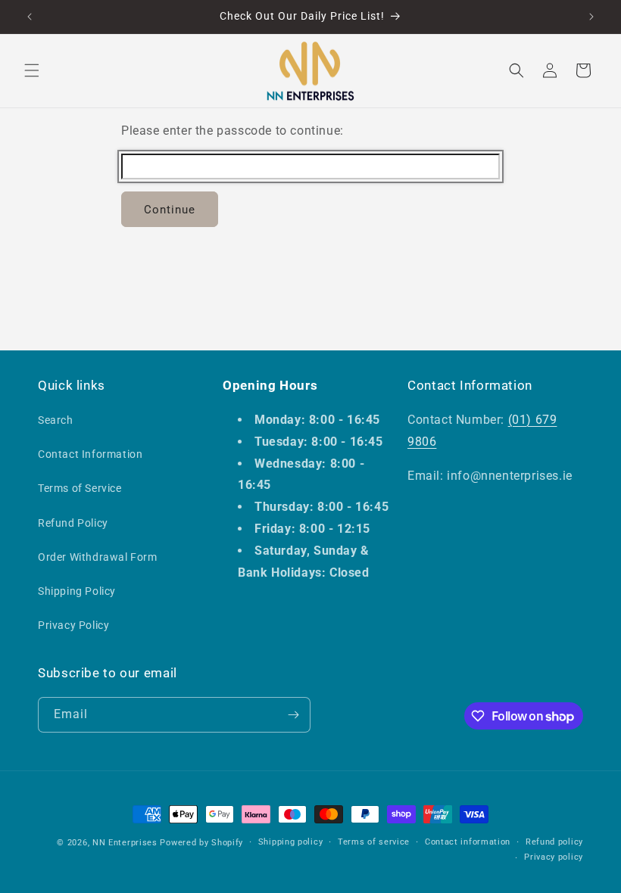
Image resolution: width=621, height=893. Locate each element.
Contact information (467, 842)
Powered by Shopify (201, 843)
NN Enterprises (125, 843)
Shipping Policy (77, 591)
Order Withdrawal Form (98, 557)
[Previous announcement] (29, 16)
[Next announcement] (591, 16)
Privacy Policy (73, 625)
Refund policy (554, 842)
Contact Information (90, 454)
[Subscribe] (293, 715)
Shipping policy (290, 842)
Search (55, 420)
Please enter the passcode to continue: (232, 130)
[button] (31, 70)
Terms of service (374, 842)
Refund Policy (73, 523)
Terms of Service (80, 488)
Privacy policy (553, 857)
